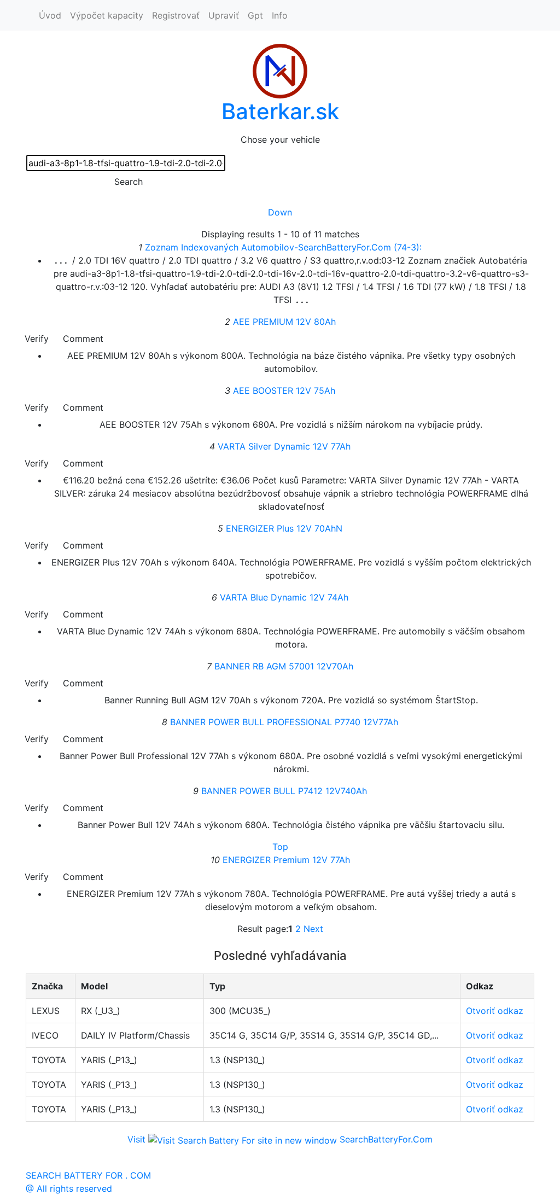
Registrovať (176, 15)
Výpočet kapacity (106, 15)
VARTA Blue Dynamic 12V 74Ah (284, 597)
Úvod (50, 15)
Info (280, 15)
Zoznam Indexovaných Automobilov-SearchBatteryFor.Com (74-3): (283, 247)
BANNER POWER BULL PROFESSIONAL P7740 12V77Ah (284, 721)
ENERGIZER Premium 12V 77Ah (286, 859)
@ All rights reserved (69, 1188)
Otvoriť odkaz (494, 1010)
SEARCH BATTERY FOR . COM (88, 1175)
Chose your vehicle (280, 139)
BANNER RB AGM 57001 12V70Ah (283, 666)
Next (313, 928)
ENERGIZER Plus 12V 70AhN (284, 528)
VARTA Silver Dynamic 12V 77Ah (284, 446)
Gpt (255, 15)
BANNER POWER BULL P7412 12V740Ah (284, 790)
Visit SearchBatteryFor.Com (280, 1139)
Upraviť (223, 15)
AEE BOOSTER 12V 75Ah (284, 390)
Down (280, 212)
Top (280, 846)
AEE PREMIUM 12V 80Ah (284, 321)
